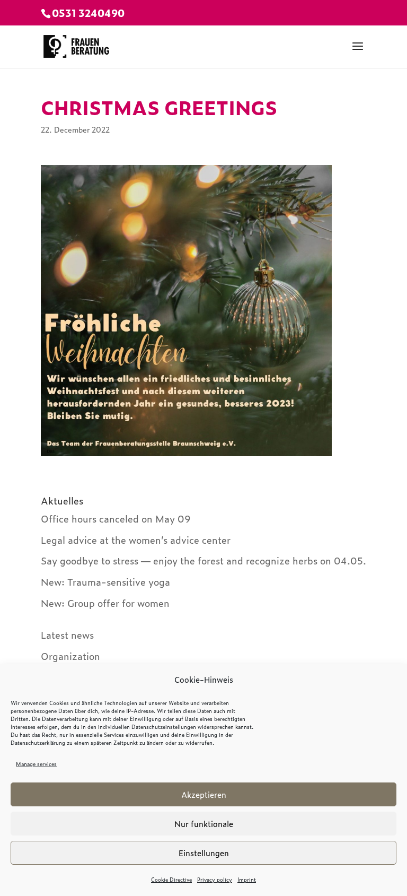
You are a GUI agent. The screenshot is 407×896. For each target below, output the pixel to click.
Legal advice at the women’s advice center (136, 540)
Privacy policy (214, 879)
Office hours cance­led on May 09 (116, 518)
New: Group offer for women (105, 603)
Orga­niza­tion (70, 656)
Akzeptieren (203, 794)
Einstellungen (204, 853)
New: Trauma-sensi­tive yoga (105, 582)
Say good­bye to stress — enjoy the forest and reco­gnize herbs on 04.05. (203, 560)
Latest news (67, 635)
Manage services (36, 764)
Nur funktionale (203, 823)
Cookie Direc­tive (171, 879)
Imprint (246, 879)
